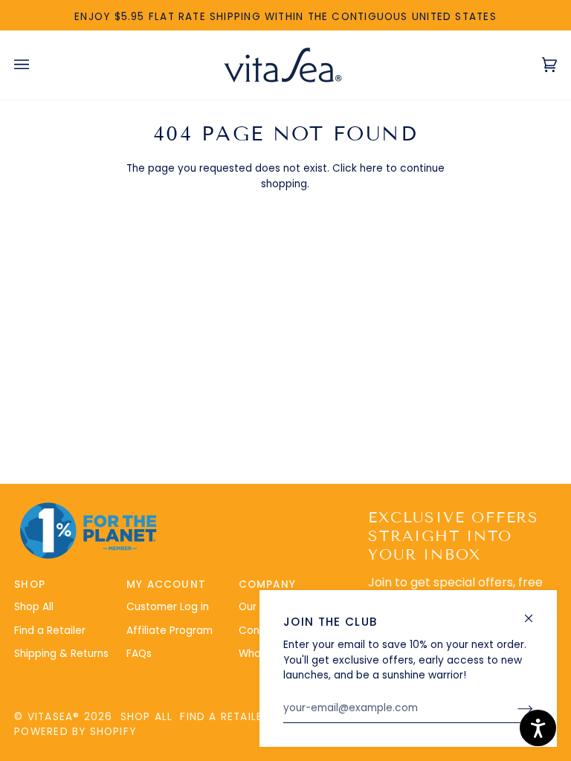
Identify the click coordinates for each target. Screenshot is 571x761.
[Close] (535, 612)
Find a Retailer (50, 631)
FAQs (139, 654)
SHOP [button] (29, 584)
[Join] (513, 708)
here (371, 168)
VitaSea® (54, 717)
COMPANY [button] (268, 584)
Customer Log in (167, 607)
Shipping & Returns (61, 654)
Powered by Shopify (75, 732)
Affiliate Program (169, 631)
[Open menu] (36, 65)
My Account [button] (166, 584)
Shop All (34, 607)
